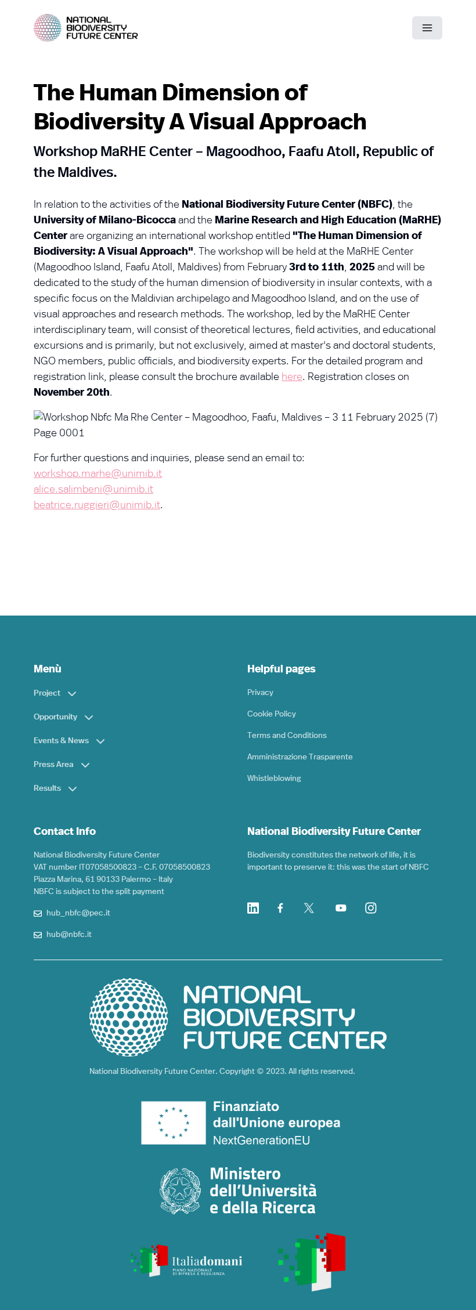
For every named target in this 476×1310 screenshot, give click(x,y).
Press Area (54, 765)
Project (47, 693)
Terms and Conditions (287, 736)
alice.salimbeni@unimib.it (93, 489)
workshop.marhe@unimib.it (98, 474)
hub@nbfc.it (69, 935)
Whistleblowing (274, 779)
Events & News (61, 741)
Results (47, 788)
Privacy (260, 693)
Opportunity (55, 717)
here (292, 377)
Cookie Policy (271, 714)
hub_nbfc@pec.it (78, 913)
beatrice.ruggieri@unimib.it (97, 505)
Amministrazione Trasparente (300, 757)
